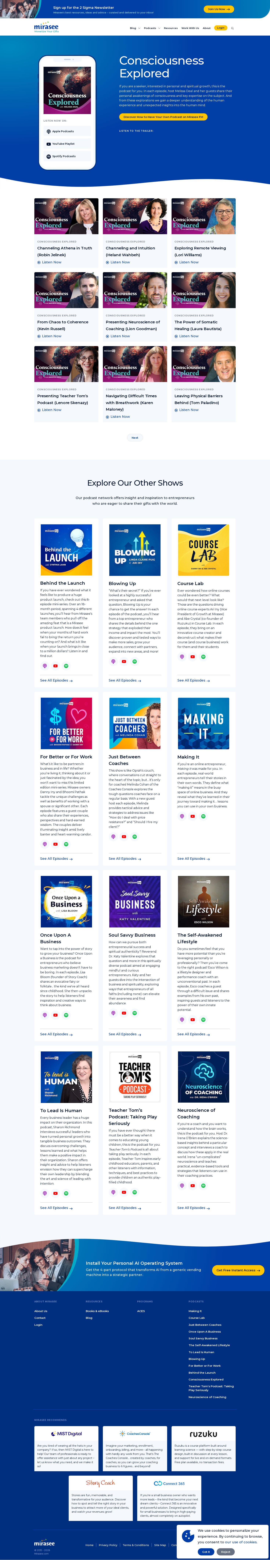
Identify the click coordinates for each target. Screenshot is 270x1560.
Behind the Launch (202, 1372)
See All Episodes (54, 680)
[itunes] (44, 666)
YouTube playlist (63, 143)
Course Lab (197, 1318)
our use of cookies (241, 1542)
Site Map (160, 1545)
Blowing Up (197, 1359)
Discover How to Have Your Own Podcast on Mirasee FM (163, 117)
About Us (40, 1311)
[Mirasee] (46, 25)
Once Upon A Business (205, 1331)
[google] (55, 666)
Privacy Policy (108, 1545)
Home (89, 1545)
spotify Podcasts (64, 156)
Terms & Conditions (136, 1545)
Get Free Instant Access (236, 1270)
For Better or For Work (205, 1366)
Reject (225, 1552)
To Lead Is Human (201, 1352)
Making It (195, 1311)
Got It (206, 1552)
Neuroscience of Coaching (207, 1397)
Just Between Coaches (205, 1325)
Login (220, 27)
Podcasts (150, 28)
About (206, 28)
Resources (171, 28)
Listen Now (51, 262)
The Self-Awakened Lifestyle (209, 1345)
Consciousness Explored (206, 1379)
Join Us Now (216, 9)
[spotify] (66, 666)
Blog (133, 28)
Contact (40, 1318)
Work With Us (190, 28)
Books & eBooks (97, 1311)
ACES (141, 1311)
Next (135, 437)
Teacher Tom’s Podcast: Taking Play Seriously (211, 1388)
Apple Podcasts (63, 131)
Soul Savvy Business (203, 1338)
